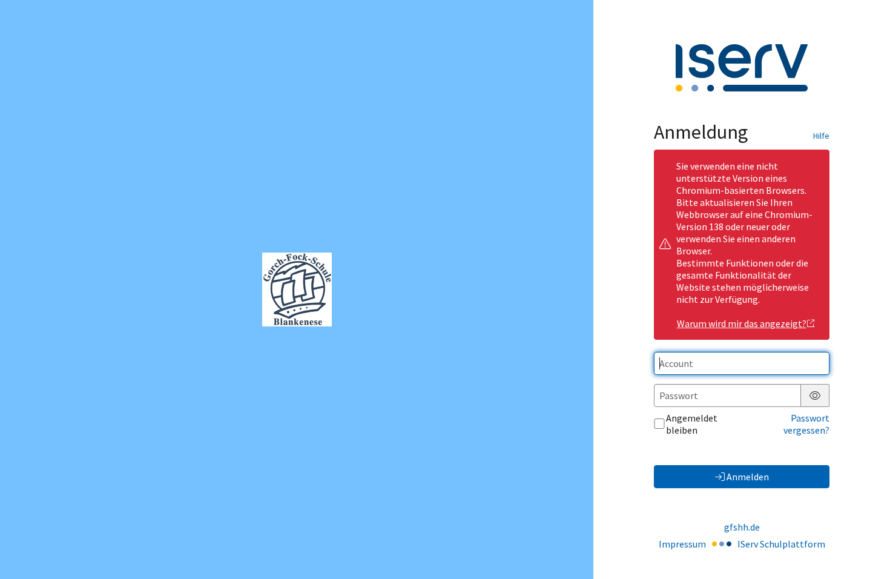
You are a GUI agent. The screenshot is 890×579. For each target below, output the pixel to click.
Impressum (682, 544)
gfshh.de (742, 527)
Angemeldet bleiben (691, 424)
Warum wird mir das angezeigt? (741, 323)
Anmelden (748, 477)
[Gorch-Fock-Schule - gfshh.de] (297, 289)
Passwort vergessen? (806, 424)
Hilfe (821, 135)
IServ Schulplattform (781, 544)
